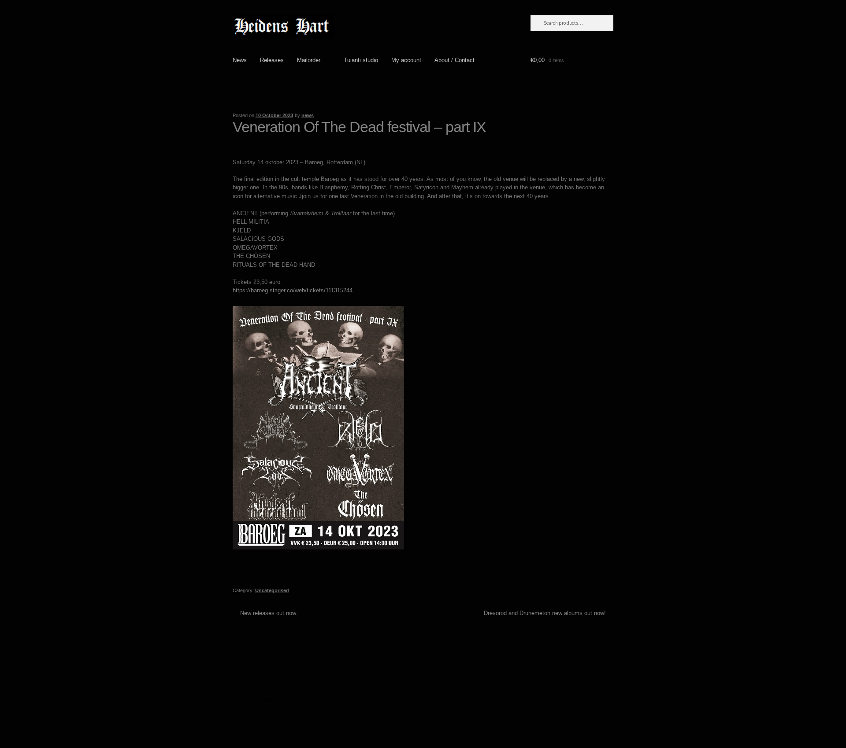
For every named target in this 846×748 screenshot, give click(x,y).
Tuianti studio (361, 60)
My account (406, 60)
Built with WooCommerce (265, 707)
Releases (272, 60)
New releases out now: (269, 613)
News (240, 60)
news (307, 115)
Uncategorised (272, 590)
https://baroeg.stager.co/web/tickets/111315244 (292, 290)
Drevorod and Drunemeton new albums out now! (545, 613)
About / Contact (454, 60)
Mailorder (308, 60)
